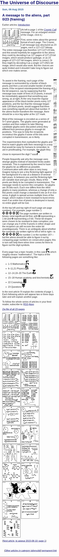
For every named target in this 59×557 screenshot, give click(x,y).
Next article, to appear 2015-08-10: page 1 (24, 541)
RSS (25, 304)
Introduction (24, 25)
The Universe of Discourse (29, 2)
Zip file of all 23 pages (13, 309)
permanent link (49, 550)
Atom (31, 304)
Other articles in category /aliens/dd (23, 550)
